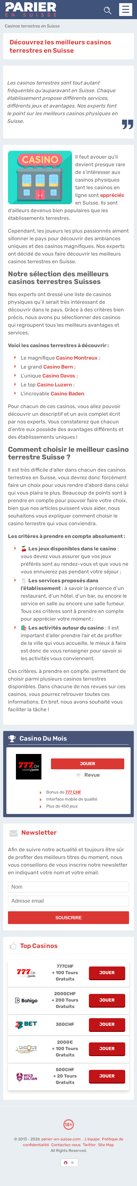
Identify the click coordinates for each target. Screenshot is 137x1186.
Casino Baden (67, 394)
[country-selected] (65, 1162)
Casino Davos (58, 376)
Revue (91, 775)
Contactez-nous (66, 1145)
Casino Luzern (54, 385)
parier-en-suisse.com (61, 1139)
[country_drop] (73, 1163)
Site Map (106, 1145)
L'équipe (92, 1139)
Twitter (89, 1145)
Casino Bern (58, 367)
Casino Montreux (76, 358)
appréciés (112, 195)
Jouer (87, 763)
